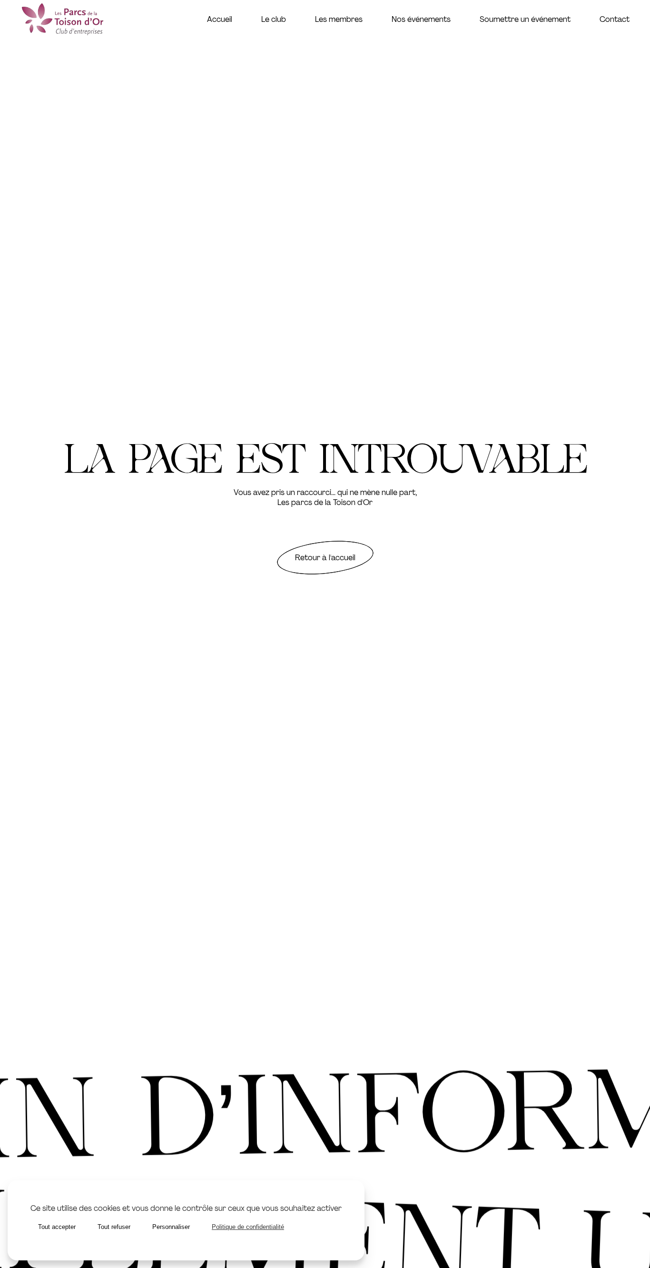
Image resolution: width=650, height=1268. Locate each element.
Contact (615, 19)
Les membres (339, 19)
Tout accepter (57, 1226)
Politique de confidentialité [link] (248, 1226)
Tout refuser (114, 1226)
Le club (273, 19)
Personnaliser (171, 1226)
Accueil (219, 19)
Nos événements (421, 19)
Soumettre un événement (525, 19)
